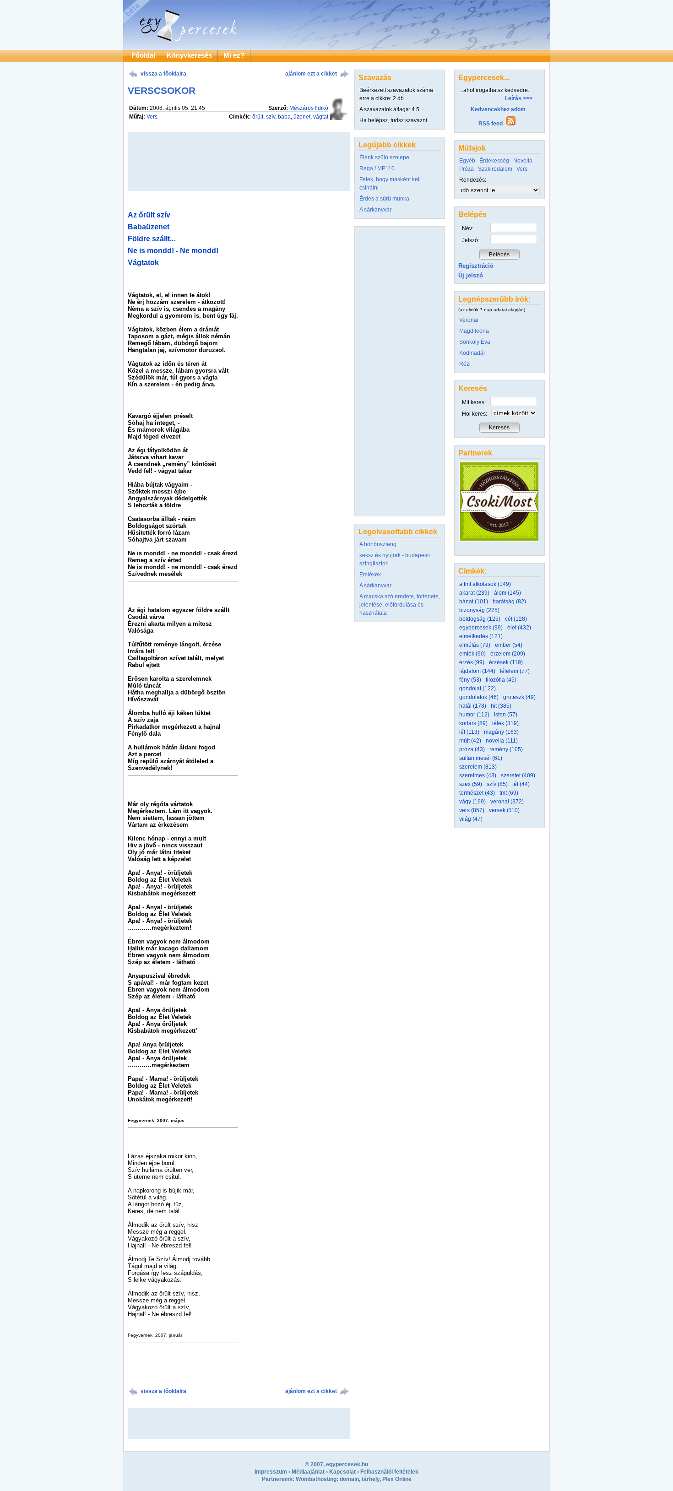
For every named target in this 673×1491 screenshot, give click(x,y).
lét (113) (469, 732)
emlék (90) (472, 654)
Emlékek (370, 574)
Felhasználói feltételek (389, 1472)
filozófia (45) (501, 680)
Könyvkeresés (189, 55)
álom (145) (507, 593)
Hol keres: (474, 414)
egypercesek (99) (481, 627)
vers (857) (471, 810)
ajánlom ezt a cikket (311, 73)
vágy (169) (472, 801)
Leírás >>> (518, 98)
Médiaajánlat (308, 1472)
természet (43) (477, 793)
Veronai (468, 320)
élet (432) (519, 627)
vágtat (320, 117)
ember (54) (508, 645)
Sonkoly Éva (474, 342)
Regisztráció (476, 265)
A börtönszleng (377, 544)
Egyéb (467, 160)
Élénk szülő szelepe (384, 157)
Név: (467, 228)
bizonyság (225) (479, 610)
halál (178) (472, 706)
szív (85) (497, 784)
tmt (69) (508, 793)
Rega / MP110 (377, 168)
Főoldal (143, 55)
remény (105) (506, 749)
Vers (152, 117)
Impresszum (271, 1472)
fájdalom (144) (477, 671)
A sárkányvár (375, 209)
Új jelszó (470, 275)
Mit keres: (474, 402)
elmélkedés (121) (481, 636)
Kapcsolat (342, 1472)
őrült (257, 117)
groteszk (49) (519, 697)
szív (270, 117)
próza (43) (472, 749)
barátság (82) (509, 601)
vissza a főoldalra (163, 73)
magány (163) (501, 732)
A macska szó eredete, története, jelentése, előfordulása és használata (399, 604)
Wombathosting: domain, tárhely (338, 1479)
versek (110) (504, 810)
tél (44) (521, 784)
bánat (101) (473, 601)
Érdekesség (494, 160)
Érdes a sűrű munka (384, 198)
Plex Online (397, 1479)
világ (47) (471, 819)
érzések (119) (506, 662)
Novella (522, 160)
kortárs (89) (473, 723)
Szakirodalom (495, 169)
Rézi (465, 364)
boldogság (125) (479, 619)
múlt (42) (470, 740)
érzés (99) (471, 662)
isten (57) (505, 714)
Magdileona (474, 331)
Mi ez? (233, 55)
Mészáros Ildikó (308, 108)
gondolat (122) (477, 688)
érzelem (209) (507, 654)
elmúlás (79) (474, 645)
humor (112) (474, 714)
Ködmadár (472, 353)
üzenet (301, 117)
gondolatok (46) (479, 697)
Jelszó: (470, 240)
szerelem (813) (478, 767)
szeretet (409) (518, 775)
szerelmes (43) (477, 775)
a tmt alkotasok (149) (485, 584)
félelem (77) (515, 671)
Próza (466, 169)
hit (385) (501, 706)
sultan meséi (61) (480, 758)
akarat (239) (474, 593)
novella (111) (502, 740)
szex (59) (470, 784)
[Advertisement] (238, 1423)
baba (284, 117)
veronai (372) (507, 801)
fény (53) (470, 680)
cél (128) (516, 619)
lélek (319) (505, 723)
